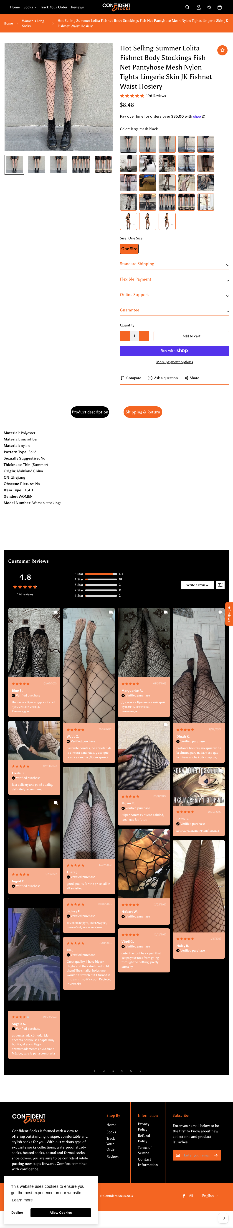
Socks (28, 7)
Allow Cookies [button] (61, 1212)
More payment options (174, 362)
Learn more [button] (22, 1200)
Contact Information (148, 1162)
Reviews (77, 7)
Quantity (127, 325)
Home (15, 7)
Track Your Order (53, 7)
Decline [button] (17, 1212)
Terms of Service (145, 1150)
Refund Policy (144, 1138)
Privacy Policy (143, 1126)
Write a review (197, 585)
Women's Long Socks (33, 23)
